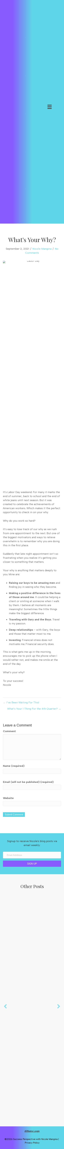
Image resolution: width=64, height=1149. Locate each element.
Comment (9, 731)
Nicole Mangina (41, 248)
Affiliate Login (32, 1131)
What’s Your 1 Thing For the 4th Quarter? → (34, 708)
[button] (40, 115)
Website (8, 798)
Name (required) (13, 766)
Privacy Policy (32, 1142)
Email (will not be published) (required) (28, 782)
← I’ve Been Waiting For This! (21, 702)
